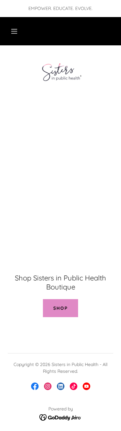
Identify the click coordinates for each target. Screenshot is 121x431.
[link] (60, 70)
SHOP (60, 308)
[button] (14, 31)
